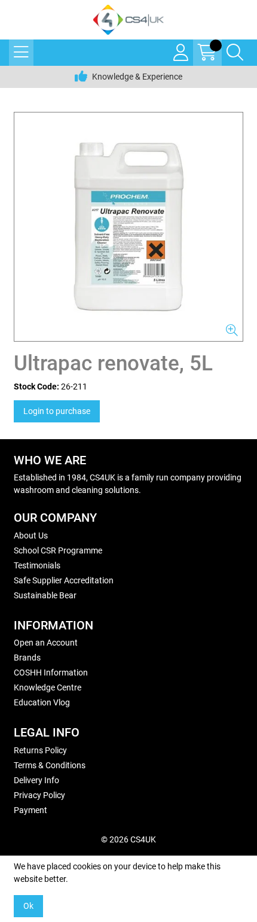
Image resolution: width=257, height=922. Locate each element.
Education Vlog (42, 702)
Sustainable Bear (45, 595)
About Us (31, 535)
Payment (30, 810)
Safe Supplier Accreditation (64, 580)
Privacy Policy (39, 795)
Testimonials (37, 565)
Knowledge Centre (47, 687)
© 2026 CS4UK (128, 839)
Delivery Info (36, 780)
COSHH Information (51, 672)
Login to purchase (56, 411)
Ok (28, 906)
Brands (27, 657)
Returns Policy (40, 750)
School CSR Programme (58, 550)
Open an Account (46, 642)
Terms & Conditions (49, 765)
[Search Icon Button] (235, 52)
